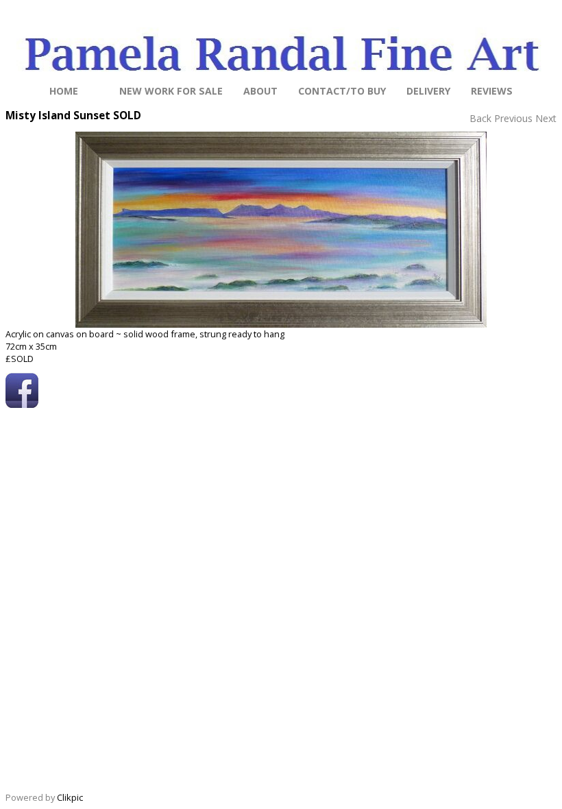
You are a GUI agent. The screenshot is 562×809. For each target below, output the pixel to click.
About (260, 90)
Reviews (492, 90)
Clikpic (70, 797)
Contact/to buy (342, 90)
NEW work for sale (171, 90)
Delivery (428, 90)
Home (63, 90)
